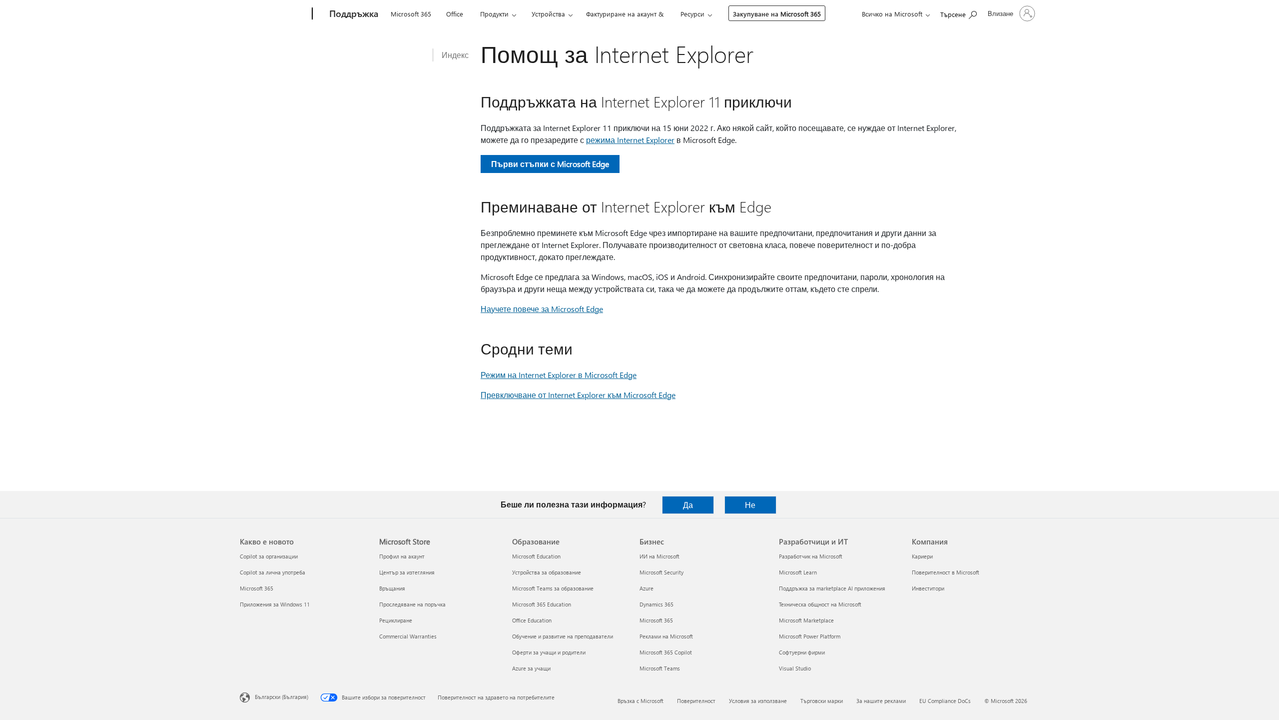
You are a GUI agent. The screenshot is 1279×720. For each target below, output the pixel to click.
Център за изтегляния (407, 572)
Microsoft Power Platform (809, 636)
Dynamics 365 (656, 604)
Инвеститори (928, 588)
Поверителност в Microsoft (945, 572)
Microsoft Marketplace (806, 620)
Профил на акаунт (402, 556)
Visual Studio (795, 668)
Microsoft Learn (798, 572)
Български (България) (281, 696)
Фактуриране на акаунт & (624, 14)
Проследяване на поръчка (412, 604)
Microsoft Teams (660, 668)
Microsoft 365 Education (541, 604)
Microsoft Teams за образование (553, 588)
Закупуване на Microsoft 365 (777, 14)
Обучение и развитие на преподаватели (562, 636)
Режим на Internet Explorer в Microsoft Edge (559, 375)
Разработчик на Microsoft (810, 556)
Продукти (494, 14)
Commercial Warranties (408, 636)
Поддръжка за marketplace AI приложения (832, 588)
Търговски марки (821, 700)
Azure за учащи (531, 668)
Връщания (392, 588)
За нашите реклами (881, 700)
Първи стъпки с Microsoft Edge (550, 163)
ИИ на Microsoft (659, 556)
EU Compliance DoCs (945, 700)
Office (454, 14)
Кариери (922, 556)
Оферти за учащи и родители (549, 652)
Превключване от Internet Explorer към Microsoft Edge (578, 395)
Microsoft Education (536, 556)
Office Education (532, 620)
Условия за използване (758, 700)
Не (750, 505)
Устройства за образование (546, 572)
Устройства (548, 14)
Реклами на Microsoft (666, 636)
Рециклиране (395, 620)
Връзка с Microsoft (640, 700)
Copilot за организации (269, 556)
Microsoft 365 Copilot (666, 652)
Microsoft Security (661, 572)
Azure (646, 588)
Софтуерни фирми (802, 652)
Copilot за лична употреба (272, 572)
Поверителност (696, 700)
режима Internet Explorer (630, 139)
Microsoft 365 (411, 14)
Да (688, 505)
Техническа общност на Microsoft (820, 604)
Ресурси (692, 14)
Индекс (455, 55)
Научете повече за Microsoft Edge (542, 309)
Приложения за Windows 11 (275, 604)
